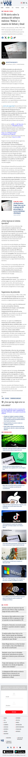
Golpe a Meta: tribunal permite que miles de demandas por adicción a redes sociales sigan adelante (14, 428)
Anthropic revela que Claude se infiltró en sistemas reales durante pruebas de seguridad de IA (14, 449)
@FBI (12, 124)
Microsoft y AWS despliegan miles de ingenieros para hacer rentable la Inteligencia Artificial (14, 579)
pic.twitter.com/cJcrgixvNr (8, 134)
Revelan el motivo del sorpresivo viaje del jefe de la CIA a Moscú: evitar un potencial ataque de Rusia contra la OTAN (13, 609)
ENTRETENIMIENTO (20, 727)
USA (12, 7)
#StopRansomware (17, 125)
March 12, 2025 (16, 137)
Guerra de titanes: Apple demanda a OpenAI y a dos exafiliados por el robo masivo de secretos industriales (14, 506)
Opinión (5, 731)
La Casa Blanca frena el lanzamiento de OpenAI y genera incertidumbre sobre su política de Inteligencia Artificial (14, 598)
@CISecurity (20, 124)
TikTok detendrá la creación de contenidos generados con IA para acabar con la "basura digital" (13, 525)
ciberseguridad (15, 398)
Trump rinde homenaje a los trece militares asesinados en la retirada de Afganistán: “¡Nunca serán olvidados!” (13, 665)
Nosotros (6, 733)
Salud (22, 7)
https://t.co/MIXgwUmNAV (8, 132)
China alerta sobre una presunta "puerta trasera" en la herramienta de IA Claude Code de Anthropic (14, 544)
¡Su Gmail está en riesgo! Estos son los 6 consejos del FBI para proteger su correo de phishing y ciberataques (19, 208)
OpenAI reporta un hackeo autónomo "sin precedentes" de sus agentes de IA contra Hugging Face (14, 468)
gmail (7, 398)
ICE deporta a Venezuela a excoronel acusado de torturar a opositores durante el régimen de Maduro (14, 627)
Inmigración (19, 725)
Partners (18, 731)
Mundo (17, 722)
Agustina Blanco (12, 62)
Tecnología (18, 729)
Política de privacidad (20, 738)
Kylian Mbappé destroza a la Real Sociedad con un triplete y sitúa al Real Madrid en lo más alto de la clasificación (13, 646)
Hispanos (8, 7)
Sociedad (6, 727)
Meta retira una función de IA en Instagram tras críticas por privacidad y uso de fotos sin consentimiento (13, 487)
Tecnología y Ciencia (8, 11)
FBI (3, 398)
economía (6, 725)
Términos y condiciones (9, 742)
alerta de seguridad (9, 106)
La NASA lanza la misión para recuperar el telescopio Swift (12, 561)
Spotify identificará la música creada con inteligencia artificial (13, 423)
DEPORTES (6, 729)
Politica (17, 7)
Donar (2, 7)
